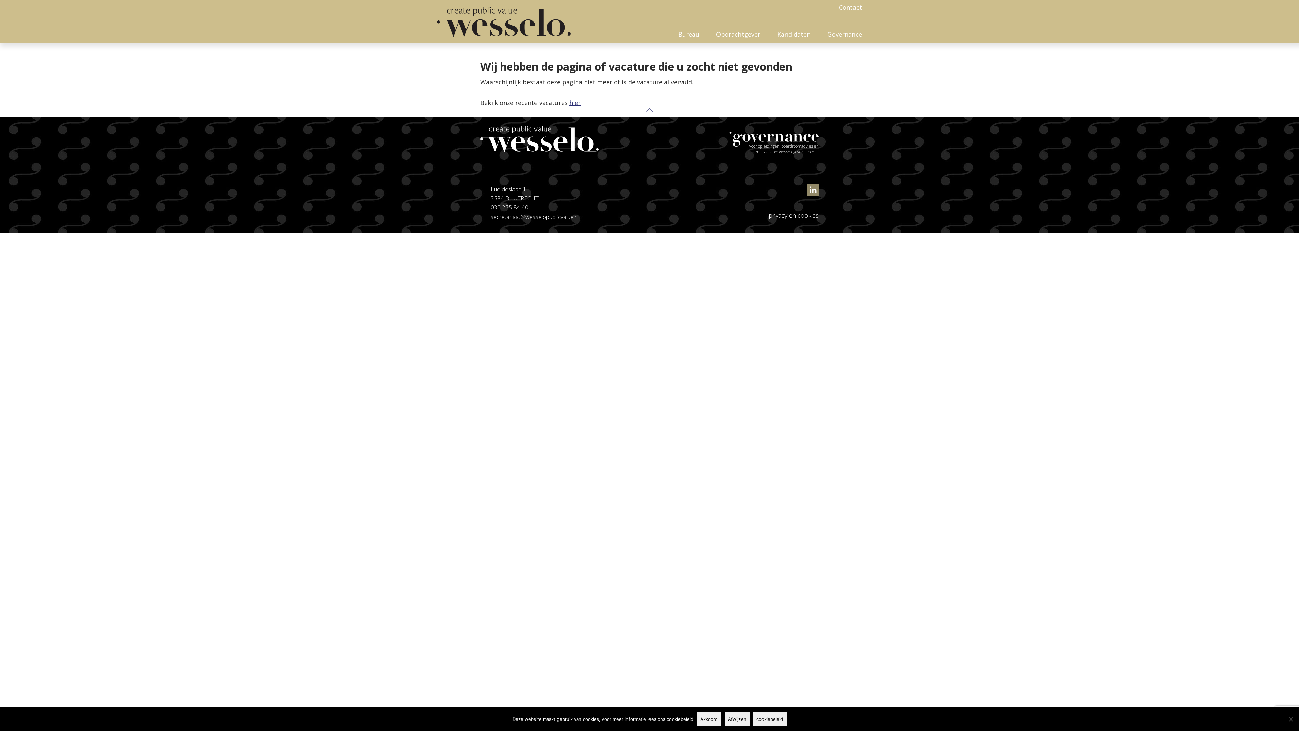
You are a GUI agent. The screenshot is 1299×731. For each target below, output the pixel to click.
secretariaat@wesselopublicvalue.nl (535, 217)
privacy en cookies (794, 215)
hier (575, 102)
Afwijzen (737, 719)
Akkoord (709, 719)
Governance (844, 34)
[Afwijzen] (1290, 719)
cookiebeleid (769, 719)
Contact (850, 7)
